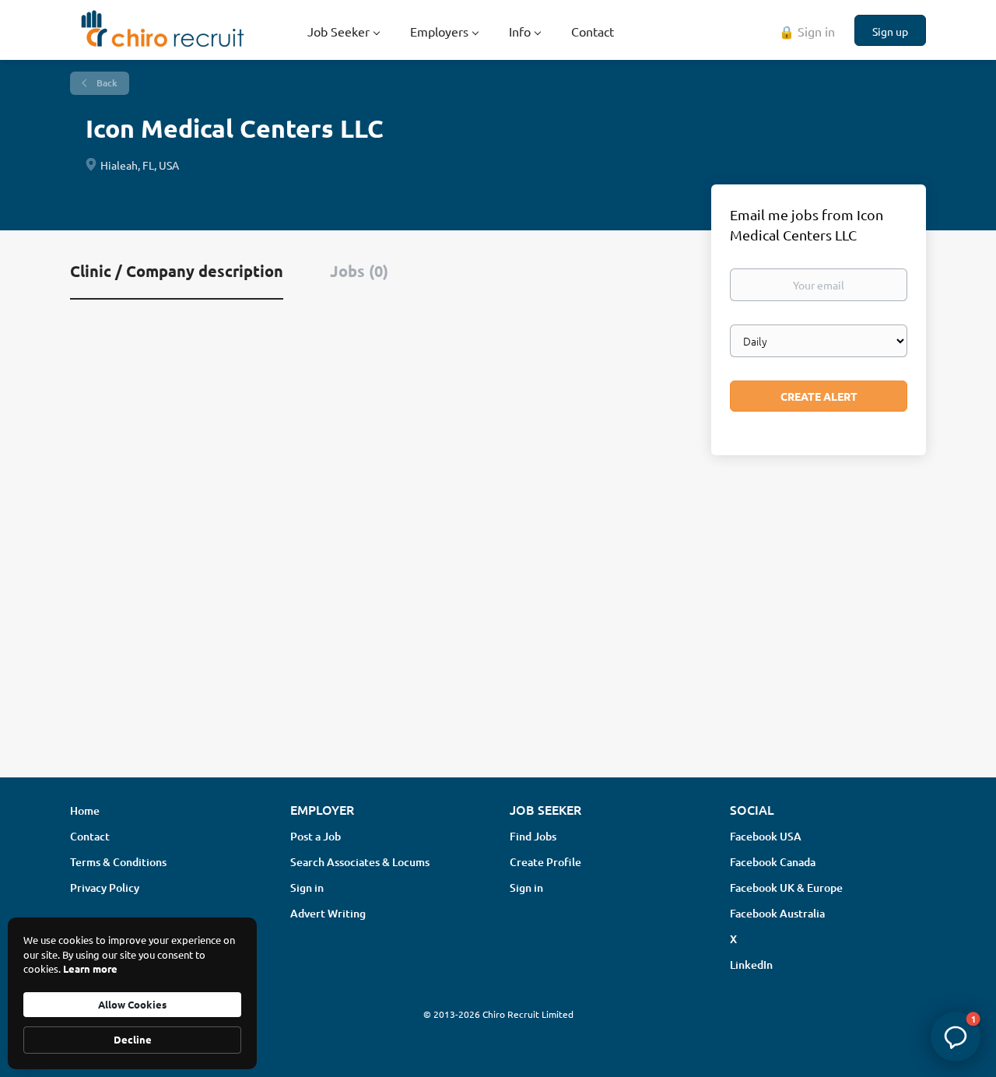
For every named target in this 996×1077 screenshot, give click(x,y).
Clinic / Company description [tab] (176, 271)
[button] (955, 1036)
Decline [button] (133, 1039)
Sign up (890, 31)
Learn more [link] (90, 968)
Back (105, 82)
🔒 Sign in (807, 31)
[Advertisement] (498, 642)
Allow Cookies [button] (132, 1004)
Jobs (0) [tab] (359, 271)
